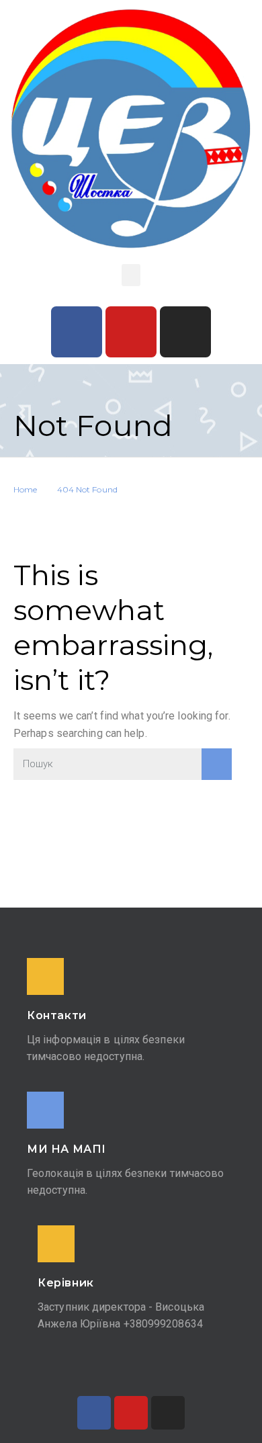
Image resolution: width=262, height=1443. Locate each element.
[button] (131, 275)
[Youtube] (131, 331)
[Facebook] (76, 331)
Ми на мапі (66, 1149)
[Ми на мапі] (45, 1110)
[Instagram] (185, 331)
